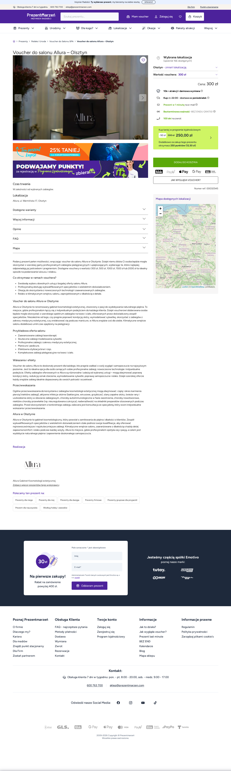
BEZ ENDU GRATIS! (202, 111)
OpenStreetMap (197, 286)
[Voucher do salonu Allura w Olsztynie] (80, 97)
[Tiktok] (155, 703)
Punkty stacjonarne (209, 7)
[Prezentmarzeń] (41, 16)
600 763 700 (95, 685)
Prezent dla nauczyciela (26, 508)
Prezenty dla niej (46, 500)
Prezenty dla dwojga (69, 500)
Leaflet (185, 286)
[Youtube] (143, 703)
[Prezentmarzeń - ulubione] (180, 16)
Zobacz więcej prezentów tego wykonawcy (36, 485)
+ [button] (160, 208)
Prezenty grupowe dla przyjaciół (122, 500)
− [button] (160, 214)
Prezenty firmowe (93, 500)
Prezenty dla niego (24, 500)
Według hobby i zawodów (55, 508)
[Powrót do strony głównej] (14, 41)
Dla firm (191, 7)
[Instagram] (130, 703)
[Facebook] (118, 703)
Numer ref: (200, 188)
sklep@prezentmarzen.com (78, 7)
